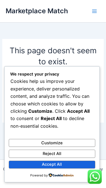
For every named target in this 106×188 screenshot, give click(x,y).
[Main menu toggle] (94, 11)
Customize (52, 142)
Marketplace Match (37, 11)
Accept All (52, 164)
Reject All (52, 153)
